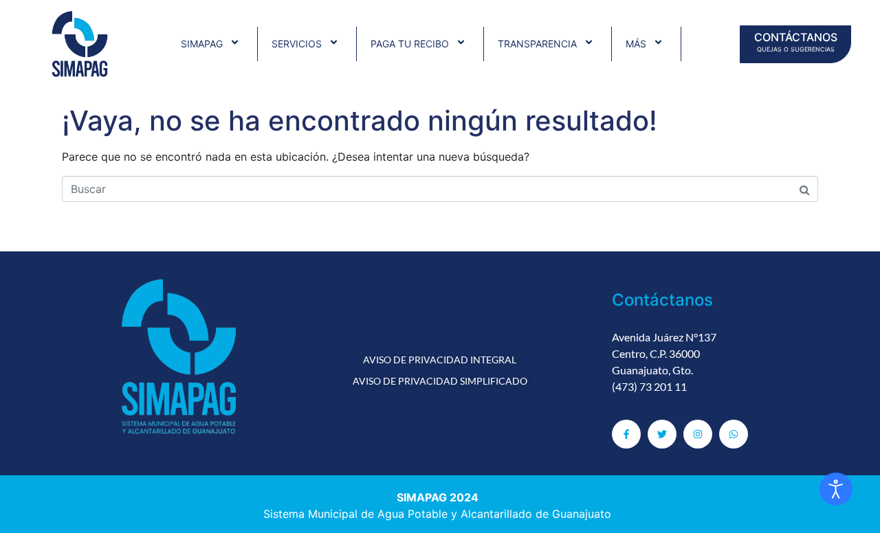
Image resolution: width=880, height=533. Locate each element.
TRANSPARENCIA (537, 43)
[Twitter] (662, 434)
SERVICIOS (297, 43)
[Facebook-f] (626, 434)
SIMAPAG (202, 43)
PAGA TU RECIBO (410, 43)
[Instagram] (697, 434)
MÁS (636, 43)
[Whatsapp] (733, 434)
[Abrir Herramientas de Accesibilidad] (836, 489)
